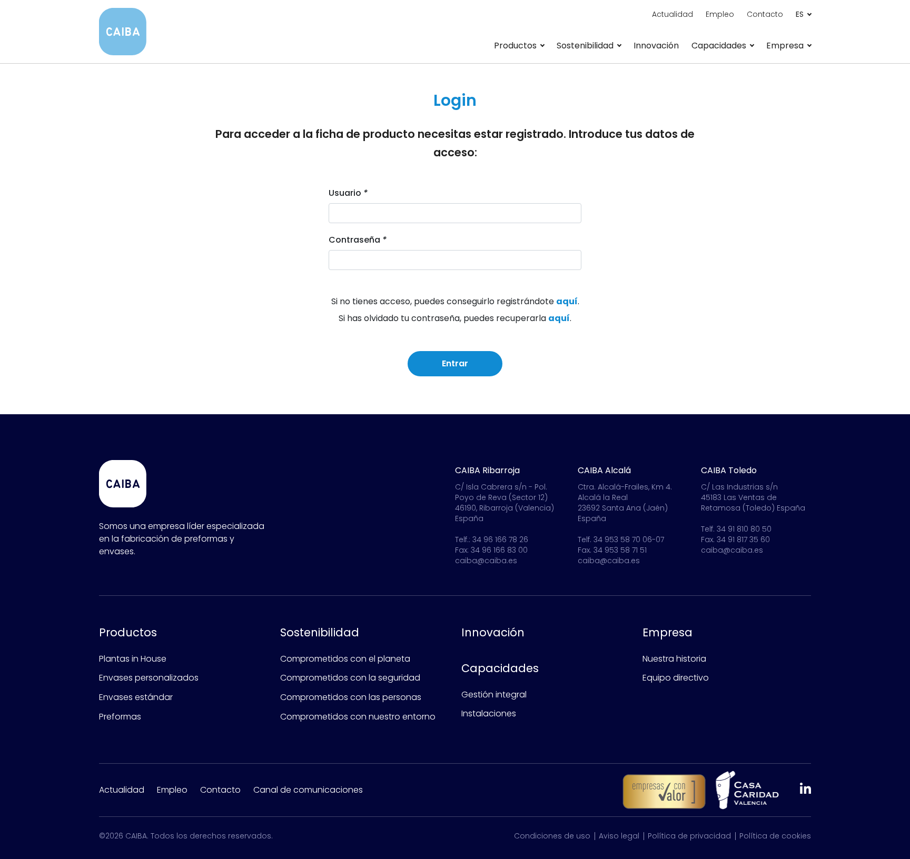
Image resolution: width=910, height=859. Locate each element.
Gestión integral (494, 694)
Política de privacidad (689, 836)
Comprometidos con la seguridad (350, 678)
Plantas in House (132, 659)
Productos (128, 632)
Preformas (120, 717)
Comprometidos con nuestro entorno (358, 717)
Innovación (656, 45)
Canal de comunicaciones (308, 790)
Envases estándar (136, 697)
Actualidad (672, 14)
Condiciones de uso (552, 836)
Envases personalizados (149, 678)
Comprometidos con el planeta (345, 659)
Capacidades (500, 668)
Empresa (667, 632)
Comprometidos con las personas (350, 697)
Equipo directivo (675, 678)
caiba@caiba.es (486, 560)
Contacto (765, 14)
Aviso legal (619, 836)
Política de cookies (775, 836)
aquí (567, 301)
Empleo (720, 14)
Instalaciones (488, 713)
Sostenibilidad (319, 632)
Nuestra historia (674, 659)
